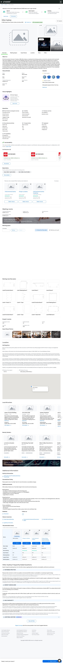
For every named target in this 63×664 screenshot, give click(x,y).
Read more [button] (6, 420)
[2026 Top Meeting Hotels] (45, 77)
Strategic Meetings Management (22, 634)
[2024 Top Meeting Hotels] (49, 77)
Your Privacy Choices (35, 634)
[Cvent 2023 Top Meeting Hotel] (58, 77)
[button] (19, 37)
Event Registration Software (22, 631)
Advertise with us (50, 634)
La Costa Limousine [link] (9, 443)
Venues (6, 4)
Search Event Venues (5, 631)
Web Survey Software (20, 636)
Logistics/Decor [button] (42, 454)
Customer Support (35, 633)
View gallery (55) (58, 49)
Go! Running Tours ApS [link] (27, 443)
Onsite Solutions (4, 636)
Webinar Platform (20, 637)
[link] (11, 438)
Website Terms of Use (51, 633)
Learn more (8, 146)
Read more (45, 87)
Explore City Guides (4, 634)
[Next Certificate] (60, 156)
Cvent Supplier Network (5, 630)
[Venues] (61, 2)
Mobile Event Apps (20, 633)
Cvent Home (34, 630)
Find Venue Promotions (5, 633)
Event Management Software (22, 630)
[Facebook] (23, 514)
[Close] (59, 8)
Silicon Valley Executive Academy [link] (46, 443)
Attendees (4, 228)
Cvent (2, 4)
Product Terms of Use (51, 631)
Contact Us (34, 631)
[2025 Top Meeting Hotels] (53, 77)
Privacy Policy (49, 630)
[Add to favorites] (16, 184)
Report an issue (19, 625)
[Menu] (1, 1)
